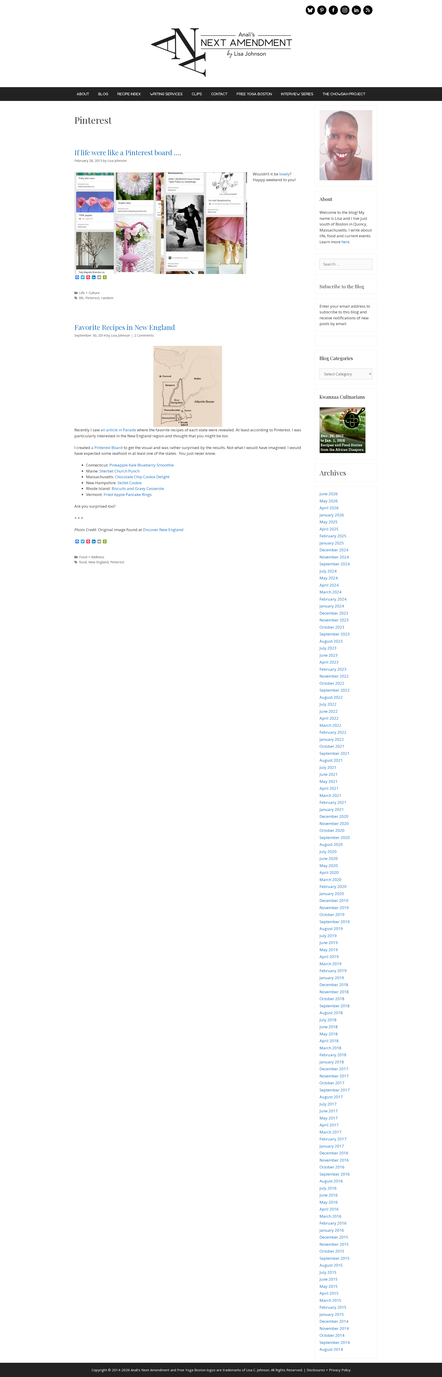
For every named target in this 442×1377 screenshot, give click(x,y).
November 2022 (334, 676)
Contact (219, 94)
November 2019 (334, 907)
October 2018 (332, 998)
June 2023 (329, 655)
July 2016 (328, 1188)
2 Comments (144, 335)
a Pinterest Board (107, 447)
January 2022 (332, 739)
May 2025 (329, 521)
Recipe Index (129, 94)
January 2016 (332, 1230)
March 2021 (330, 795)
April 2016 (329, 1209)
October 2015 (332, 1251)
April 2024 (329, 585)
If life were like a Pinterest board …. (127, 152)
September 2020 (335, 837)
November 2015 (334, 1244)
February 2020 (333, 886)
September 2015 (335, 1258)
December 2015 (334, 1237)
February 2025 (333, 535)
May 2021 (329, 781)
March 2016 (330, 1216)
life (81, 298)
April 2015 (329, 1293)
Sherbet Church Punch (119, 471)
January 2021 (332, 809)
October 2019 (332, 914)
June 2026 (329, 493)
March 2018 (330, 1048)
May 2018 (329, 1033)
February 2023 (333, 669)
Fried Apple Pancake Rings (128, 494)
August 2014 (331, 1349)
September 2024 (335, 564)
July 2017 (328, 1104)
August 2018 (331, 1012)
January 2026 (332, 515)
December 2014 (334, 1321)
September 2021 (335, 753)
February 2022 (333, 732)
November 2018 (334, 991)
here (345, 241)
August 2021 (331, 760)
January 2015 (332, 1314)
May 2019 (329, 949)
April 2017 (329, 1125)
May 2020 (329, 865)
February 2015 (333, 1307)
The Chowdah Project (344, 94)
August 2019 (331, 928)
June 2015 (329, 1279)
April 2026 (329, 507)
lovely (284, 174)
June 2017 (329, 1111)
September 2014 (335, 1342)
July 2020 (328, 851)
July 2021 (328, 767)
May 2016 (329, 1202)
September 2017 (335, 1090)
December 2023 (334, 613)
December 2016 (334, 1153)
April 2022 (329, 718)
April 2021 (329, 788)
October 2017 (332, 1082)
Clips (197, 94)
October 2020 (332, 830)
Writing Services (166, 94)
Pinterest (92, 298)
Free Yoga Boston (254, 94)
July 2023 (328, 648)
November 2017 (334, 1076)
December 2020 (334, 816)
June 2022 (329, 711)
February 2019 (333, 970)
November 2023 (334, 620)
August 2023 (331, 641)
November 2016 (334, 1160)
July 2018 (328, 1019)
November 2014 (334, 1328)
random (107, 298)
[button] (310, 10)
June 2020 (329, 858)
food (83, 562)
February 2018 (333, 1054)
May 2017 (329, 1118)
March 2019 (330, 963)
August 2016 (331, 1181)
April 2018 (329, 1040)
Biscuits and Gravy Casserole (138, 488)
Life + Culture (89, 293)
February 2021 (333, 802)
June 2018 (329, 1026)
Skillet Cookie (129, 482)
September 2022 (335, 690)
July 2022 (328, 704)
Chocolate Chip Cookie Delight (142, 476)
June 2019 (329, 942)
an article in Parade (118, 429)
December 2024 (334, 550)
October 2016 (332, 1167)
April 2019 (329, 956)
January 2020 (332, 893)
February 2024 (333, 599)
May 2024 (329, 578)
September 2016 (335, 1174)
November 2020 (334, 823)
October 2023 (332, 627)
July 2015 (328, 1272)
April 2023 (329, 662)
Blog (103, 94)
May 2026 (329, 501)
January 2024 (332, 606)
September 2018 (335, 1005)
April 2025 (329, 529)
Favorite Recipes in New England (124, 327)
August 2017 (331, 1096)
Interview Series (297, 94)
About (83, 94)
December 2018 (334, 984)
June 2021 (329, 774)
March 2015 (330, 1300)
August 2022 (331, 697)
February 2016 (333, 1223)
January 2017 (332, 1146)
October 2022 (332, 683)
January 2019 (332, 977)
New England (98, 562)
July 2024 (328, 571)
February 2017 (333, 1139)
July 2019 (328, 935)
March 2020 (330, 879)
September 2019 (335, 921)
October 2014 (332, 1335)
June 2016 (329, 1195)
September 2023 (335, 634)
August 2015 (331, 1265)
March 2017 (330, 1132)
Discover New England (163, 529)
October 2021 (332, 746)
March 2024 (330, 592)
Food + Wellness (91, 557)
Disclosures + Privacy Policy (329, 1370)
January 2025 (332, 543)
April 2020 (329, 872)
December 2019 (334, 900)
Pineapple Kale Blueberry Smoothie (141, 465)
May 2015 (329, 1286)
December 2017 (334, 1068)
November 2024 (334, 557)
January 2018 (332, 1062)
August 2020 (331, 844)
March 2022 (330, 725)
